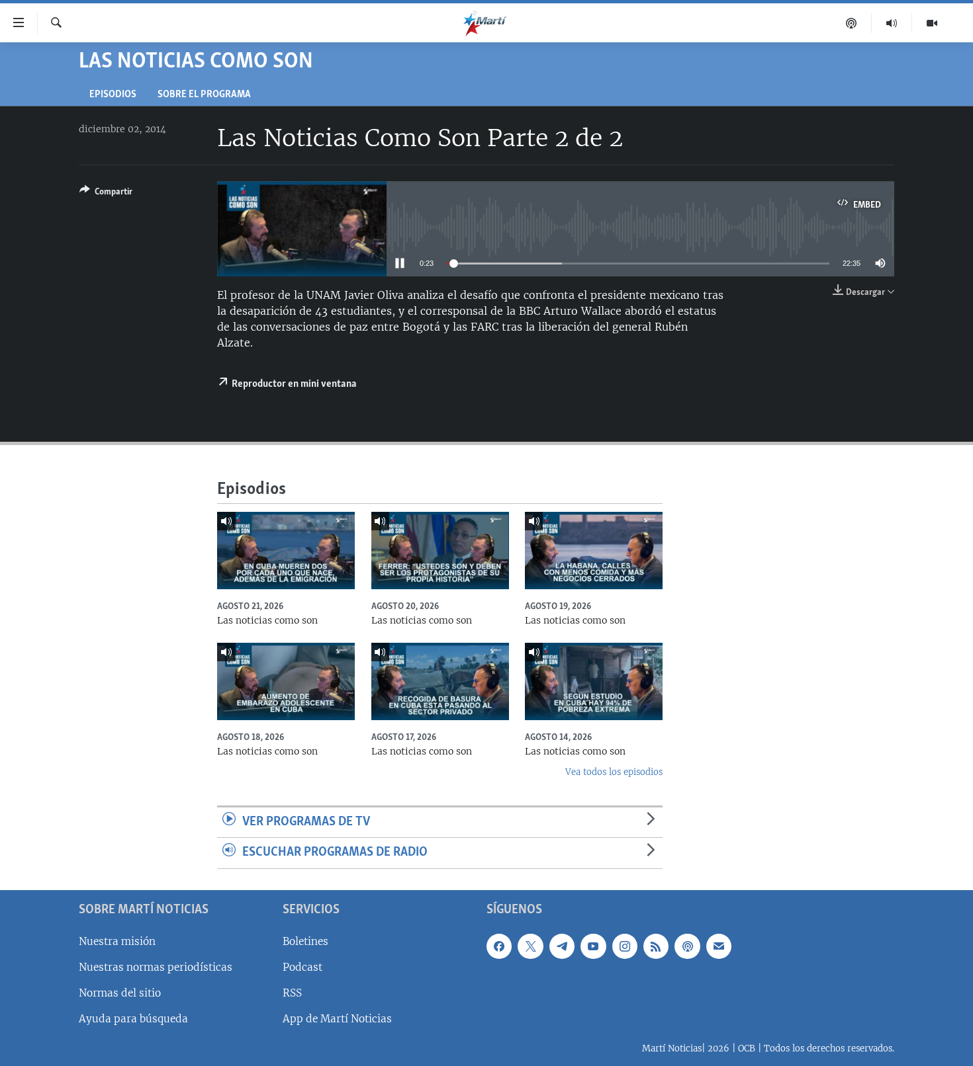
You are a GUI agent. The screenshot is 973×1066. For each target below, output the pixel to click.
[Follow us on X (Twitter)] (530, 946)
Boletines (305, 941)
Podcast (302, 967)
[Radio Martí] (892, 23)
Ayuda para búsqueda (133, 1018)
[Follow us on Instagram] (624, 946)
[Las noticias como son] (286, 550)
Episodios (112, 95)
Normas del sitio (120, 993)
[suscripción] (718, 946)
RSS (292, 993)
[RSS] (656, 946)
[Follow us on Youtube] (593, 946)
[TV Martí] (932, 23)
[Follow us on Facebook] (499, 946)
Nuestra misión (117, 941)
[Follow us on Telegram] (562, 946)
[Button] (105, 193)
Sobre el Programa (204, 95)
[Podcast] (851, 23)
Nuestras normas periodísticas (155, 967)
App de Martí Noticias (337, 1018)
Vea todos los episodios (614, 772)
